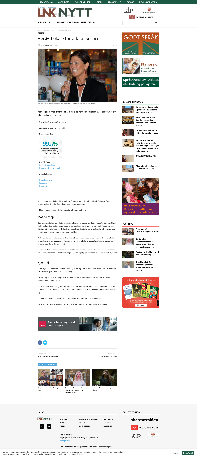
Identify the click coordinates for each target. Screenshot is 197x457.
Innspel (63, 423)
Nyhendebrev (84, 426)
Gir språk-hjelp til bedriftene (48, 356)
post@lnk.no (65, 441)
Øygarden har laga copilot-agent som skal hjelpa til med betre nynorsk (147, 110)
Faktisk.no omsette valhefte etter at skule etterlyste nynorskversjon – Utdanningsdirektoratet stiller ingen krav (147, 145)
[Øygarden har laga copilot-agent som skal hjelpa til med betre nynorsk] (128, 109)
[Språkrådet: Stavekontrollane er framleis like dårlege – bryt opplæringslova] (77, 377)
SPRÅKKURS (107, 423)
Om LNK (82, 423)
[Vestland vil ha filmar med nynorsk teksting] (104, 377)
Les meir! (176, 453)
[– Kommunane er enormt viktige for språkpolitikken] (128, 132)
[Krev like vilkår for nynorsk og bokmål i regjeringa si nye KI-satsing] (128, 264)
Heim (39, 30)
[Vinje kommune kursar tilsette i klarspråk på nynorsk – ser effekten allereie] (128, 120)
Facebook (43, 183)
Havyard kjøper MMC (47, 165)
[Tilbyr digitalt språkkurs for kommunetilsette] (128, 168)
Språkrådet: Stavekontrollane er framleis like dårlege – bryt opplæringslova (75, 390)
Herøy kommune (45, 180)
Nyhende (46, 30)
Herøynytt (43, 186)
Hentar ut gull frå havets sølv (50, 168)
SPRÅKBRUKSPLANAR (146, 156)
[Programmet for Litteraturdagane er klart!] (50, 377)
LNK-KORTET (108, 419)
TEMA (62, 426)
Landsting (107, 426)
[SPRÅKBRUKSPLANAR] (128, 158)
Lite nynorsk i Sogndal (109, 356)
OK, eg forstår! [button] (188, 453)
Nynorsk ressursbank (88, 419)
